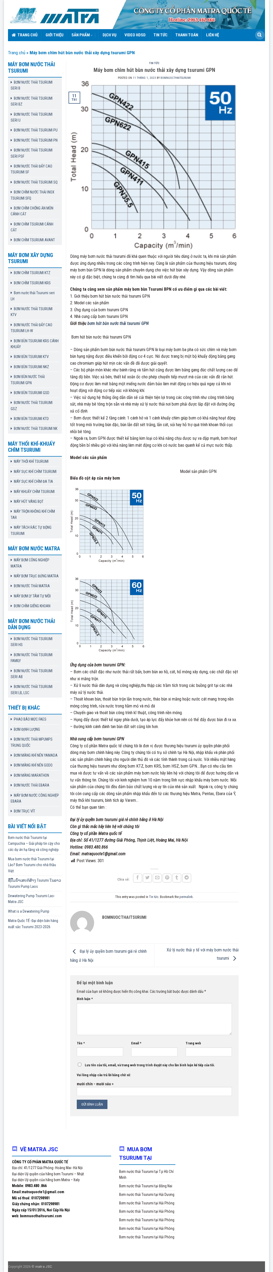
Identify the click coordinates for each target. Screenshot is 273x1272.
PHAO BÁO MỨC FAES (30, 719)
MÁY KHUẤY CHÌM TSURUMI (34, 491)
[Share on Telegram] (186, 878)
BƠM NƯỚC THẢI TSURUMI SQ (36, 182)
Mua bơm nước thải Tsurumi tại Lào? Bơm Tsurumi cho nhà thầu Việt (32, 865)
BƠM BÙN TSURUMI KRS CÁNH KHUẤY (35, 344)
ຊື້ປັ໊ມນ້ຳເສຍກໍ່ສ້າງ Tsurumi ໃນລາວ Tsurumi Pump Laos (34, 883)
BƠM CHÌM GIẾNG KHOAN (32, 606)
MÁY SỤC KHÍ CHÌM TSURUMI (35, 471)
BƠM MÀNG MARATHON (31, 775)
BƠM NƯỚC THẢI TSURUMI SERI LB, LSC (32, 689)
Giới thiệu (54, 35)
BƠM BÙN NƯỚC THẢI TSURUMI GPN (28, 380)
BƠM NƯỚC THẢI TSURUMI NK (35, 428)
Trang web (193, 1043)
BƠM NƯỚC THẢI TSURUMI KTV (32, 312)
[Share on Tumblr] (177, 878)
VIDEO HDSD (135, 35)
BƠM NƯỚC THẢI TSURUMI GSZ (32, 405)
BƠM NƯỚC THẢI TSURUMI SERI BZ (32, 101)
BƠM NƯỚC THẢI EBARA (31, 785)
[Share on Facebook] (137, 878)
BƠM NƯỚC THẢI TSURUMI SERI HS (32, 642)
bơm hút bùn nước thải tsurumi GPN (118, 323)
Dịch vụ (110, 35)
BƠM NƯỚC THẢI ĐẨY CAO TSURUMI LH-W (31, 328)
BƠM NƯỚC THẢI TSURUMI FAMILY (32, 658)
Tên (81, 1043)
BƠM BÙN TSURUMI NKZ (31, 367)
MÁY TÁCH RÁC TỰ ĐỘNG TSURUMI (31, 530)
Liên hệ (212, 35)
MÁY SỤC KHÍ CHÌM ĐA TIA (33, 481)
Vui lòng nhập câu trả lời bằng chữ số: (104, 1075)
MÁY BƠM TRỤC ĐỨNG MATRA (36, 576)
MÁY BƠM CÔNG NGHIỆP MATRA (30, 563)
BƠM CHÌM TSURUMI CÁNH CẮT (32, 227)
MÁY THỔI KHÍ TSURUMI (31, 461)
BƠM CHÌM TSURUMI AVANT (34, 240)
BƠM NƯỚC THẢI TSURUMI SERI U (32, 117)
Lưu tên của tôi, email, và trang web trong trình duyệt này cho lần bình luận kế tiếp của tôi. (150, 1065)
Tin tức (160, 35)
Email (136, 1043)
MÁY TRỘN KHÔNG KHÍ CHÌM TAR (33, 514)
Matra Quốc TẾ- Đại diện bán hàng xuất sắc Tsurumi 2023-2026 (33, 924)
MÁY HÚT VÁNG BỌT (28, 501)
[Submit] (259, 35)
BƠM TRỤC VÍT (24, 811)
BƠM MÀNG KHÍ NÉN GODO (33, 765)
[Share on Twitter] (147, 878)
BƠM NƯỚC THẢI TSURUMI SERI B (32, 85)
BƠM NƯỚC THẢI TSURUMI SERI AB (32, 674)
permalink (186, 897)
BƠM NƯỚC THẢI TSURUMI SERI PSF (32, 153)
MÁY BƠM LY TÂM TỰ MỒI (32, 596)
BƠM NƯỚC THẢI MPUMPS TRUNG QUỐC (32, 742)
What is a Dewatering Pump (28, 911)
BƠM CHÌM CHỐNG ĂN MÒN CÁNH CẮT (32, 211)
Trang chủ (28, 35)
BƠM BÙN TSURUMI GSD (31, 393)
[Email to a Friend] (157, 878)
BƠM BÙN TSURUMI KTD (31, 419)
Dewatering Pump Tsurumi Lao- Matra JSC (31, 899)
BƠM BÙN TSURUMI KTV (31, 357)
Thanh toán (186, 35)
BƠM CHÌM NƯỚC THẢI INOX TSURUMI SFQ (32, 195)
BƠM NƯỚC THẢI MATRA (32, 586)
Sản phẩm (80, 35)
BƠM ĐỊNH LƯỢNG (27, 729)
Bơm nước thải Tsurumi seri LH (33, 296)
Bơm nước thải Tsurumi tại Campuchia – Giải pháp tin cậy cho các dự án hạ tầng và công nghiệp (34, 843)
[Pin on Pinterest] (167, 878)
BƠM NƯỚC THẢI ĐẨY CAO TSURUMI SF (31, 169)
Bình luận (85, 999)
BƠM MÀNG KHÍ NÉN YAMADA (36, 755)
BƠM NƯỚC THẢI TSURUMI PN (36, 140)
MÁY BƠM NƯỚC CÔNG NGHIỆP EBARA (35, 798)
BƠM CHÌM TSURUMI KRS (32, 283)
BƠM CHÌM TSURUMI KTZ (32, 273)
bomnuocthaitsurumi (175, 78)
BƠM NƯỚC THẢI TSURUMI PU (36, 130)
